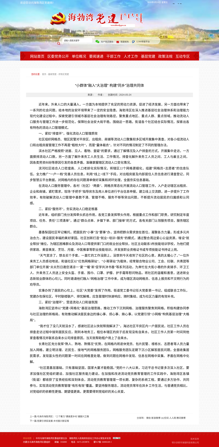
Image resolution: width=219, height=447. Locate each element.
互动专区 (182, 56)
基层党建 (148, 56)
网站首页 (37, 56)
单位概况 (79, 56)
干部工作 (113, 56)
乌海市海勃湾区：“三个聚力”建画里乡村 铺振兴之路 (63, 416)
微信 (148, 418)
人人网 (172, 418)
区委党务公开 (58, 56)
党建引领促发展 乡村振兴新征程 (53, 421)
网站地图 (27, 438)
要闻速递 (96, 56)
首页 (44, 74)
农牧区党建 (63, 74)
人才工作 (131, 56)
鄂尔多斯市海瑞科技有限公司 (185, 442)
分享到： (141, 418)
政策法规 (165, 56)
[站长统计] (116, 438)
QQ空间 (165, 418)
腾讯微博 (181, 418)
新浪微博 (155, 418)
